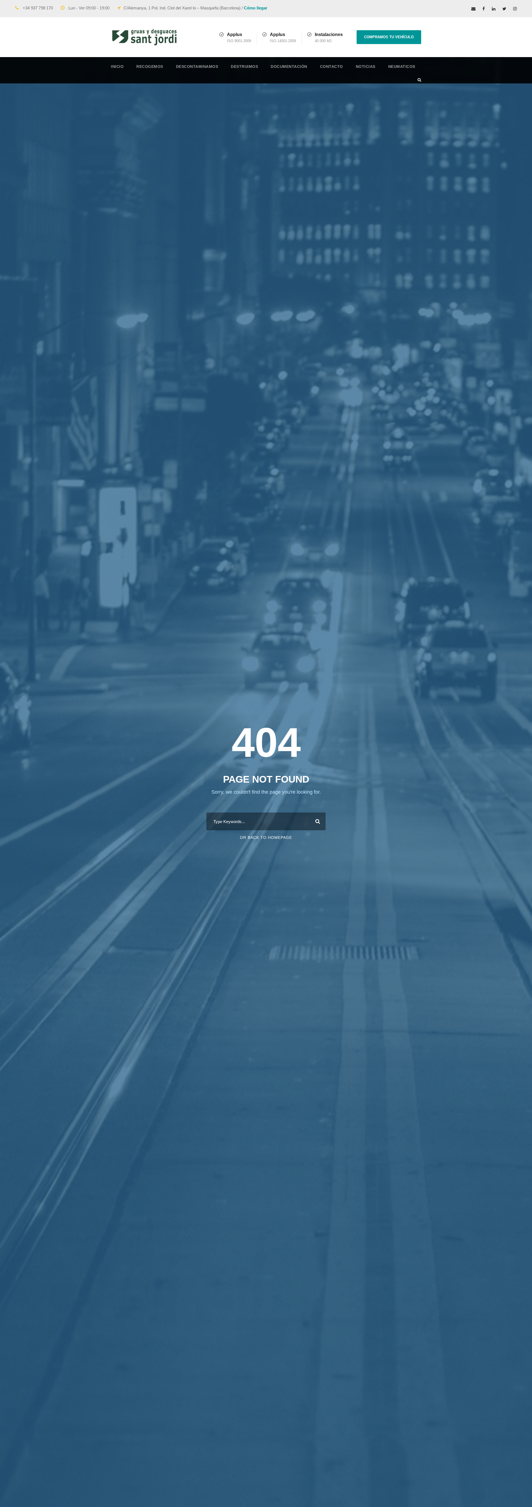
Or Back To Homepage (266, 837)
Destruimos (244, 66)
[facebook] (483, 8)
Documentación (289, 66)
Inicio (117, 66)
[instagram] (515, 8)
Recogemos (149, 66)
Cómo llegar (255, 8)
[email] (473, 8)
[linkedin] (493, 8)
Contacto (331, 66)
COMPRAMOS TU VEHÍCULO (389, 37)
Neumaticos (401, 66)
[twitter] (504, 8)
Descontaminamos (197, 66)
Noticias (365, 66)
